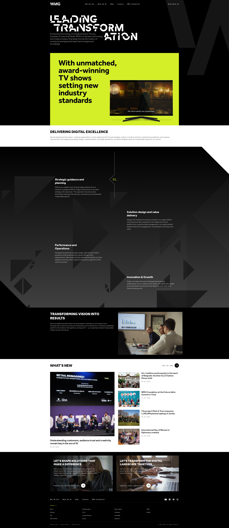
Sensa (84, 518)
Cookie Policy (76, 524)
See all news (167, 365)
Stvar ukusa (118, 509)
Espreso (117, 518)
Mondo (52, 512)
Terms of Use (54, 524)
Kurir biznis (53, 518)
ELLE (84, 512)
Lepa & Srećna (86, 515)
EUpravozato (86, 509)
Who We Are (89, 4)
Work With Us (173, 4)
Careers (120, 4)
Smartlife (117, 515)
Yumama (117, 512)
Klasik (148, 512)
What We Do (102, 4)
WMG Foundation (133, 4)
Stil (51, 515)
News (112, 4)
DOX (148, 509)
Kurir (51, 509)
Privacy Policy (64, 524)
